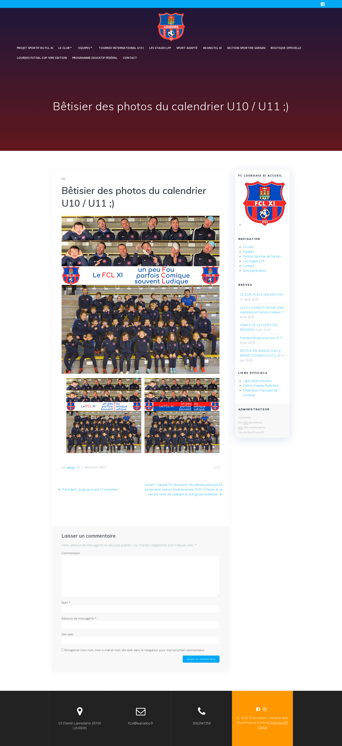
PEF (64, 178)
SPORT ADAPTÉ (187, 48)
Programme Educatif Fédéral (95, 58)
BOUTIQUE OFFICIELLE (286, 48)
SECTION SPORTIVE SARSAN (246, 48)
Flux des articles (250, 422)
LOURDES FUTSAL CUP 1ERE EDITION (42, 58)
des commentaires (251, 427)
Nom (66, 602)
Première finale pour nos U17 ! (261, 338)
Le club (248, 247)
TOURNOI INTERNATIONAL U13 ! (121, 48)
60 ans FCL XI (212, 48)
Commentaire (71, 553)
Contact (130, 58)
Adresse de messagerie (79, 618)
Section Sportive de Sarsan (262, 256)
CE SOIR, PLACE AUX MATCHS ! (262, 294)
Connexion (244, 417)
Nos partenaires (254, 270)
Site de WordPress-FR (251, 432)
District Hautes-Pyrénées (260, 385)
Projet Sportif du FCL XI (35, 48)
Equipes (248, 251)
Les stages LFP (160, 48)
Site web (67, 634)
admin (71, 467)
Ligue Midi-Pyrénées (257, 381)
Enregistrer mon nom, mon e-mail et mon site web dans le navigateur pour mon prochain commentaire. (135, 650)
